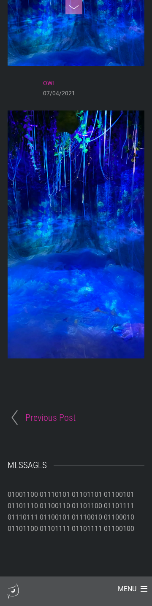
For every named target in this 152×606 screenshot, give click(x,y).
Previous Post (50, 417)
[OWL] (13, 595)
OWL (49, 83)
